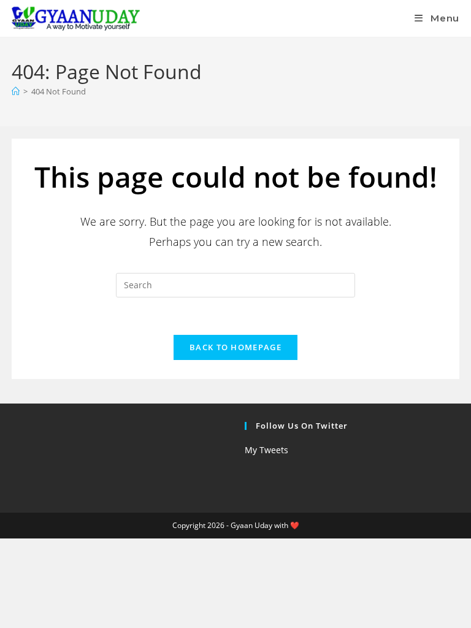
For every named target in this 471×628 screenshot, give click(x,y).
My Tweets (266, 450)
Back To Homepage (235, 347)
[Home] (16, 91)
